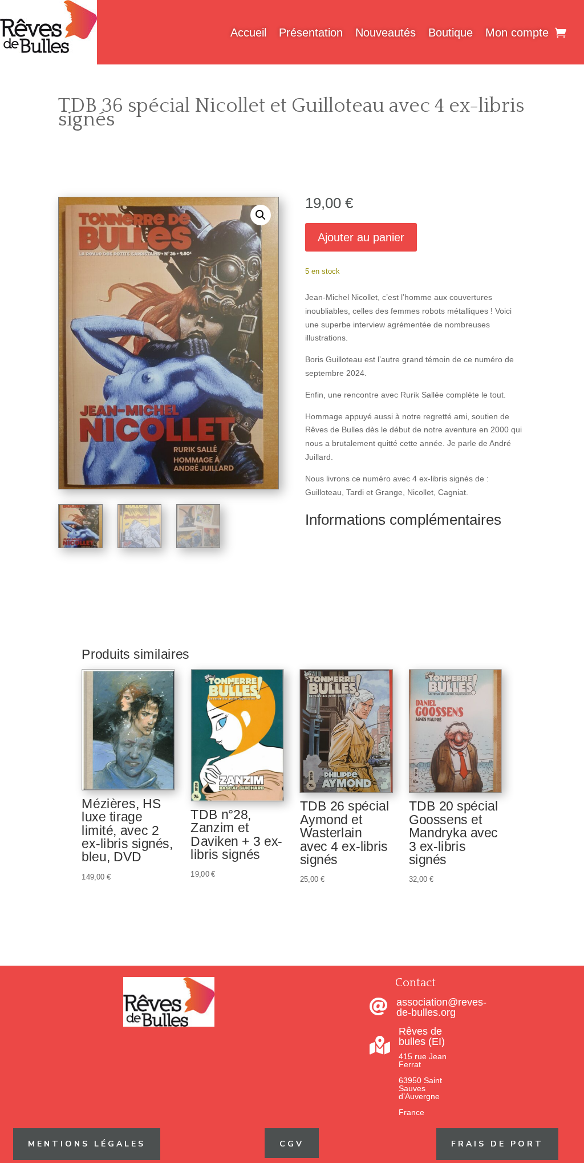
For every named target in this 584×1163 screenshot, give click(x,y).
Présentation (311, 32)
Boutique (450, 32)
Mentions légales (86, 1143)
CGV (291, 1143)
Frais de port (497, 1143)
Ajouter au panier (361, 237)
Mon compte (517, 32)
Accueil (248, 32)
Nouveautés (385, 32)
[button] (260, 215)
